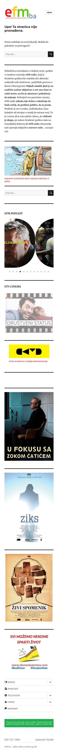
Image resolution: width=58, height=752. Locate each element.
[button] (6, 313)
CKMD (17, 739)
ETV (11, 739)
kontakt (50, 739)
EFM (6, 739)
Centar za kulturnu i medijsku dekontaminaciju (28, 361)
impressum (40, 739)
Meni (49, 12)
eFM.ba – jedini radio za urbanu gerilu (20, 747)
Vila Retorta (29, 243)
